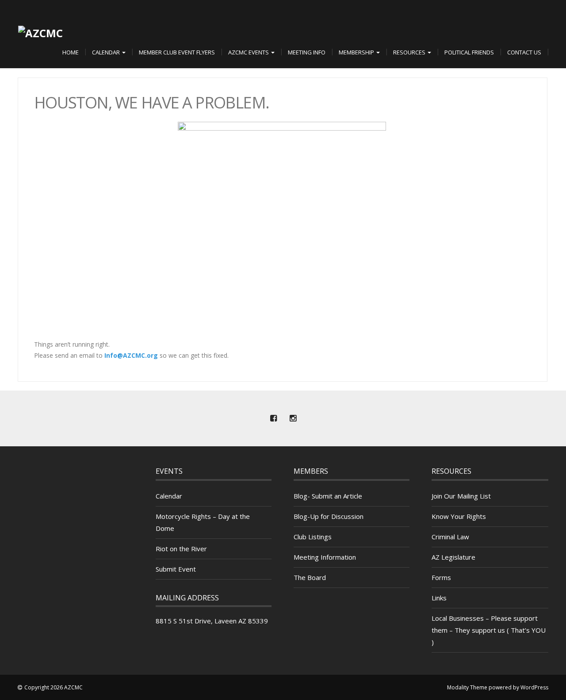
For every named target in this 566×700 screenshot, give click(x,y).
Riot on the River (181, 548)
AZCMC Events (249, 52)
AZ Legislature (453, 557)
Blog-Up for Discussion (328, 516)
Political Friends (469, 52)
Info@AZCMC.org (131, 355)
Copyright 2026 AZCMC (53, 687)
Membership (357, 52)
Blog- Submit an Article (328, 495)
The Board (310, 577)
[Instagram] (293, 418)
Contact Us (524, 52)
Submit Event (176, 569)
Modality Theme (467, 687)
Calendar (106, 52)
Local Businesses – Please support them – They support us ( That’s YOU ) (489, 630)
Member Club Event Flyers (177, 52)
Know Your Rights (459, 516)
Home (70, 52)
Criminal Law (450, 536)
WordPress (534, 687)
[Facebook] (273, 418)
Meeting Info (306, 52)
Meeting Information (325, 557)
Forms (441, 577)
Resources (410, 52)
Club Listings (313, 536)
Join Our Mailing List (461, 495)
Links (439, 597)
